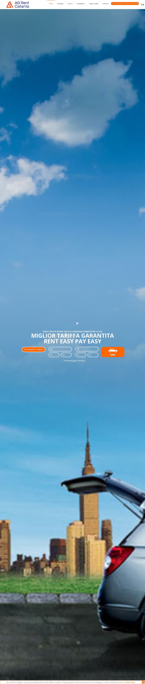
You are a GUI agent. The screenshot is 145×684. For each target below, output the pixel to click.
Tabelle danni (93, 4)
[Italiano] (142, 4)
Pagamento (81, 4)
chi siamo (60, 4)
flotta (70, 4)
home (51, 3)
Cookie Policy (129, 682)
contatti (106, 4)
